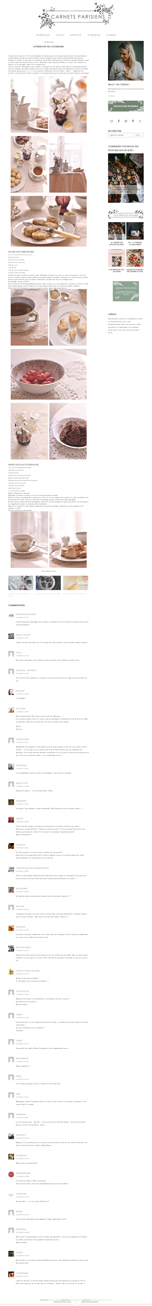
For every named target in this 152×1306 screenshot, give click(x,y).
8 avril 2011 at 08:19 (22, 891)
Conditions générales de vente (101, 1300)
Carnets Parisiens (76, 15)
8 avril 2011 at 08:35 (22, 909)
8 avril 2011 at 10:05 (22, 930)
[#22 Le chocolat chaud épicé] (20, 583)
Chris (19, 1014)
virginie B (21, 765)
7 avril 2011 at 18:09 (22, 711)
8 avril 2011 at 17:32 (22, 1061)
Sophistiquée (23, 1173)
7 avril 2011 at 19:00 (22, 804)
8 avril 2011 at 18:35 (22, 1079)
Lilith (19, 1252)
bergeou (21, 927)
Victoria (20, 708)
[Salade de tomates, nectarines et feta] (135, 258)
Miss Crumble (23, 947)
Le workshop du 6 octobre (117, 271)
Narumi (20, 906)
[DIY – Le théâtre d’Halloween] (135, 231)
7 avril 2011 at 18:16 (22, 768)
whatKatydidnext (26, 614)
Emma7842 (21, 1229)
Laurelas (21, 1155)
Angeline (21, 1194)
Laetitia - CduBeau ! (26, 670)
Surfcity (21, 1135)
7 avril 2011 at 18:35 (22, 786)
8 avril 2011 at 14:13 (22, 1017)
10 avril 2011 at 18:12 (22, 1158)
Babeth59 (21, 1114)
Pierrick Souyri (75, 1300)
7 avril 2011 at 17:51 (22, 638)
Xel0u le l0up (23, 635)
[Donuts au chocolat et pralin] (48, 583)
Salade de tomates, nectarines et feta (135, 271)
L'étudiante (22, 739)
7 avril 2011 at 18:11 (22, 742)
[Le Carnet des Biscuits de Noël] (116, 231)
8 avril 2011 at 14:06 (22, 994)
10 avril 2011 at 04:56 (22, 1138)
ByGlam (29, 71)
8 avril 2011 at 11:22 (22, 973)
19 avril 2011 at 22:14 (22, 1255)
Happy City (22, 783)
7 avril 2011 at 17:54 (22, 655)
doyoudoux (22, 991)
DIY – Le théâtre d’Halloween (135, 243)
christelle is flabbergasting (32, 868)
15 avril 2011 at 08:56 (22, 1232)
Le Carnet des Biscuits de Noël (117, 243)
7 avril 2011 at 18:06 (22, 694)
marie (19, 1211)
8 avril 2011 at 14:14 (22, 1043)
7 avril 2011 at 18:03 (22, 673)
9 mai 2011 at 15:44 (22, 1276)
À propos (111, 96)
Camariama (22, 1273)
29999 (18, 1076)
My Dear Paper (54, 1300)
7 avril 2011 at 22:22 (22, 821)
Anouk (19, 818)
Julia (19, 652)
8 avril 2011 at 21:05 (22, 1097)
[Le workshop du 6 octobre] (116, 258)
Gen (18, 1094)
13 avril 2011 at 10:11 (22, 1196)
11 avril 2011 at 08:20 (22, 1176)
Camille (20, 845)
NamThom (21, 801)
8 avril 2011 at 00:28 (22, 871)
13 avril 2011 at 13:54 (22, 1214)
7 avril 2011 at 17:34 (22, 617)
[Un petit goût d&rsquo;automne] (75, 583)
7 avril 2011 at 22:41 (22, 847)
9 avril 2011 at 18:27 (22, 1117)
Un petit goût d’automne (73, 594)
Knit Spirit (22, 888)
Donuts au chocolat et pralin (48, 594)
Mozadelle (22, 1058)
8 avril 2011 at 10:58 (22, 950)
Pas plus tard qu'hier (28, 971)
